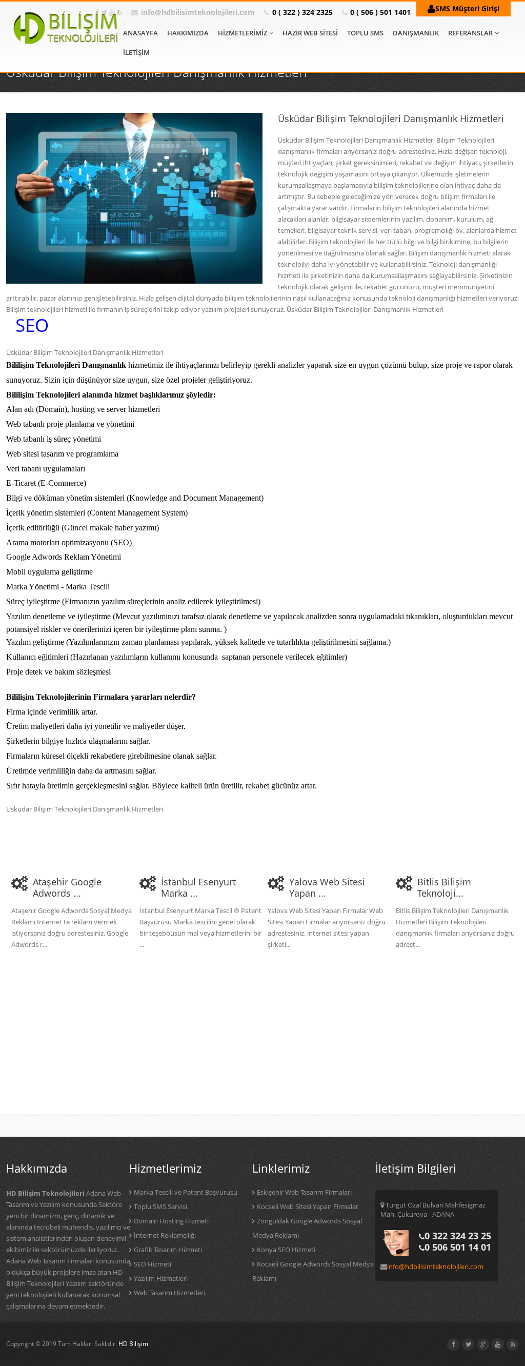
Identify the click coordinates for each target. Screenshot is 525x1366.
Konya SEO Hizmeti (286, 1249)
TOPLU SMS (365, 32)
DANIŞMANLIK (416, 32)
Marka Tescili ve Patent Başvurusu (185, 1192)
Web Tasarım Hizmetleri (169, 1292)
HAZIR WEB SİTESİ (310, 32)
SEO (32, 325)
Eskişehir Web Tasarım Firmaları (304, 1192)
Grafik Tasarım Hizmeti (168, 1249)
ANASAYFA (140, 32)
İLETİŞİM (136, 52)
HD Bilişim (133, 1343)
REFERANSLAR (470, 32)
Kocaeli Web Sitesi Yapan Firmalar (307, 1206)
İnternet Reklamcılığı (165, 1235)
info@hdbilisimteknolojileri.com (198, 12)
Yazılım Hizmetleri (161, 1278)
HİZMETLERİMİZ (242, 32)
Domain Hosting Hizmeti (171, 1220)
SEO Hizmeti (152, 1264)
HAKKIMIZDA (188, 32)
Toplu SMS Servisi (160, 1206)
